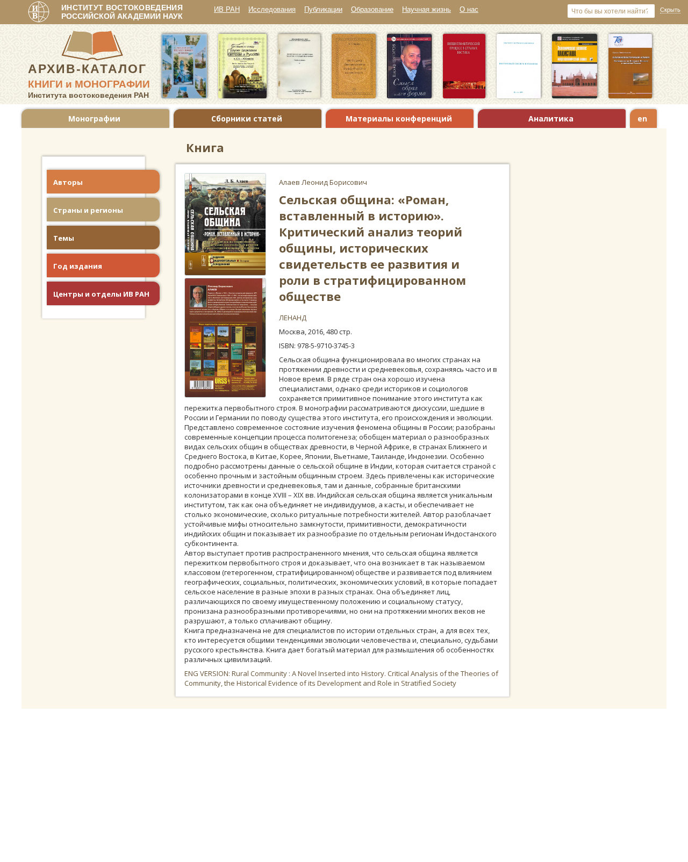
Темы (63, 238)
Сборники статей (246, 118)
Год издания (77, 266)
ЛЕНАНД (292, 317)
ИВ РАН (227, 9)
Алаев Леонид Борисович (323, 182)
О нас (469, 9)
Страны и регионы (88, 210)
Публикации (323, 9)
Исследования (272, 9)
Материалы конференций (399, 118)
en (642, 118)
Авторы (68, 182)
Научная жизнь (426, 9)
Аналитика (551, 118)
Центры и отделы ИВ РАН (101, 294)
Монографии (94, 118)
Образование (372, 9)
